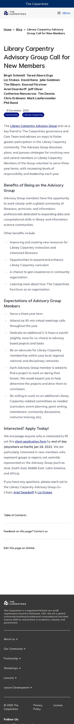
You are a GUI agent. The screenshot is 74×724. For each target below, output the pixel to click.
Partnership (11, 658)
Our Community (13, 648)
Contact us (41, 531)
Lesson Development (16, 687)
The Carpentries (37, 4)
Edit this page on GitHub (19, 548)
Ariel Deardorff (23, 492)
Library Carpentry (33, 114)
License (58, 705)
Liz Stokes (45, 492)
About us (9, 639)
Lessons (9, 678)
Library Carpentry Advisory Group (33, 126)
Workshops (11, 668)
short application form (30, 441)
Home (7, 29)
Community (11, 114)
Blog (19, 29)
